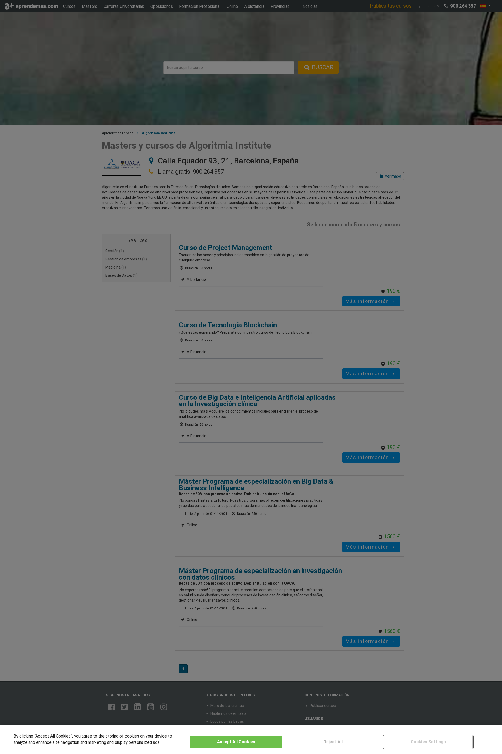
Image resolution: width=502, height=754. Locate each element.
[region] (251, 739)
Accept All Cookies (236, 741)
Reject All (333, 741)
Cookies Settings (428, 741)
